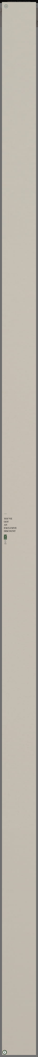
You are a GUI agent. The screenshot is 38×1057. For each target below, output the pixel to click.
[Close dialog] (6, 6)
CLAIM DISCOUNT (5, 537)
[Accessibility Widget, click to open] (4, 1052)
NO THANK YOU (5, 542)
